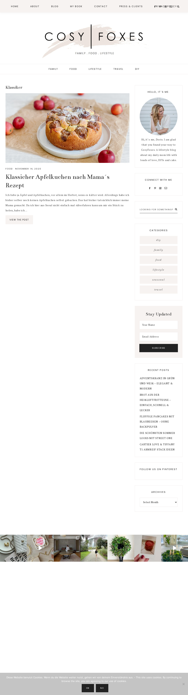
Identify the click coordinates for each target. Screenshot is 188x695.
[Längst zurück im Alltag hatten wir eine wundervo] (94, 548)
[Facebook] (150, 188)
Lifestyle (158, 269)
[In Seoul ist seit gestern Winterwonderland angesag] (174, 548)
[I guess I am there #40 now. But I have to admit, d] (13, 548)
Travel (158, 289)
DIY (158, 240)
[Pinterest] (156, 188)
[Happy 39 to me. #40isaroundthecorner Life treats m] (40, 548)
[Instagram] (161, 188)
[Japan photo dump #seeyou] (67, 548)
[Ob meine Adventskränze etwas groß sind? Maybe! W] (120, 548)
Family (158, 249)
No (102, 688)
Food (9, 168)
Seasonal (158, 279)
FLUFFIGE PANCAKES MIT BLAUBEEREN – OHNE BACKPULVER (157, 421)
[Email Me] (166, 188)
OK (88, 688)
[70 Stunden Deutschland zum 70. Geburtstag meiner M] (147, 548)
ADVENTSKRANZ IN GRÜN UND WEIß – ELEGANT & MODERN (157, 383)
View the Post (19, 219)
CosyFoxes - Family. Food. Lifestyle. (94, 40)
